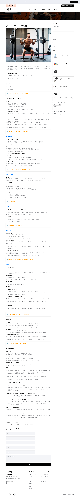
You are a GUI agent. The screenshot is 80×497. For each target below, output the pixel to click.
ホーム (30, 9)
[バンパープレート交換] (55, 64)
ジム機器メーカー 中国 (68, 97)
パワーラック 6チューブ (63, 55)
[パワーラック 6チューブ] (55, 56)
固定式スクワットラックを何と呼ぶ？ (15, 225)
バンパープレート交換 (63, 63)
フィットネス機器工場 (45, 474)
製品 (39, 9)
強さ (53, 42)
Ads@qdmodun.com (65, 5)
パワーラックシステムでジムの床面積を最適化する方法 (19, 169)
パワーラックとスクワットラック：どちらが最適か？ (18, 131)
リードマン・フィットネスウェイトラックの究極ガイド (22, 424)
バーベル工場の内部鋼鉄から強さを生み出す (17, 343)
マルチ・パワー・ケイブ (63, 86)
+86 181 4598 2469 (11, 483)
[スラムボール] (55, 72)
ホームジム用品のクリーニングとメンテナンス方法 (18, 314)
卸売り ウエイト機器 (57, 104)
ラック (54, 33)
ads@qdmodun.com (11, 481)
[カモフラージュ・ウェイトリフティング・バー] (55, 79)
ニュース (72, 16)
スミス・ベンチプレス (12, 201)
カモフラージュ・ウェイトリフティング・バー (66, 79)
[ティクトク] (15, 5)
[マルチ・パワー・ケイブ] (55, 87)
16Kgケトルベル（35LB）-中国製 (59, 111)
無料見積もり (72, 5)
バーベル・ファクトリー (45, 476)
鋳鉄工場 (42, 479)
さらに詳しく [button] (45, 1)
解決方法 (43, 9)
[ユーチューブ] (12, 5)
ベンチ (54, 36)
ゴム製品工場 (43, 481)
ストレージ (55, 46)
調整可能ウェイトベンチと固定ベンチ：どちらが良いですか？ (20, 259)
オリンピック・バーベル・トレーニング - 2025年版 (18, 93)
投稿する (28, 464)
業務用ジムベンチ (57, 113)
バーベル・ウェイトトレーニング (59, 102)
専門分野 (54, 39)
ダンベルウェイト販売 (57, 97)
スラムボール (61, 70)
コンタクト (56, 9)
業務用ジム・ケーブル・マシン (59, 106)
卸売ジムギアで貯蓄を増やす (13, 422)
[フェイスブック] (7, 5)
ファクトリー (50, 9)
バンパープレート (56, 26)
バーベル (54, 29)
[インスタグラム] (9, 5)
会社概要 (34, 9)
